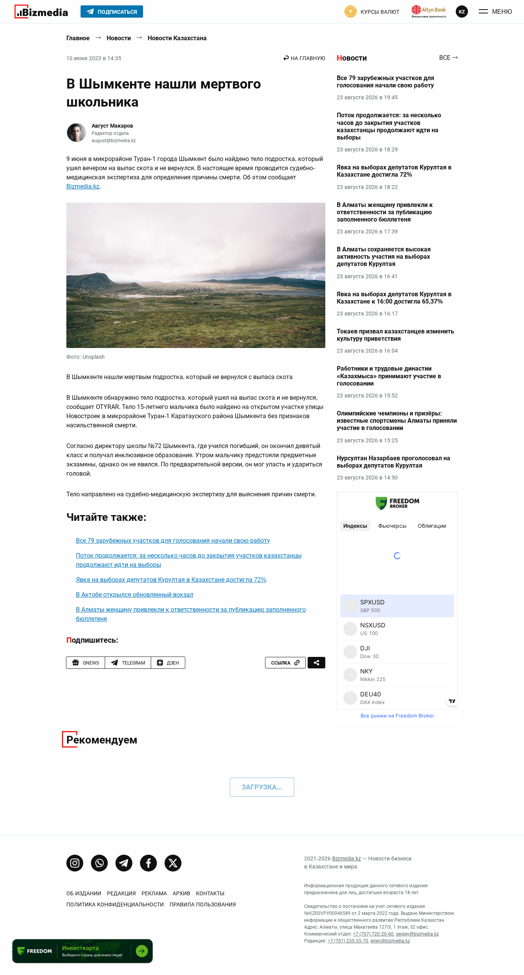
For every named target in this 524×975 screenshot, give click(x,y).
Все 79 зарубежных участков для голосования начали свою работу (173, 540)
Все (444, 58)
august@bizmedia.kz (114, 140)
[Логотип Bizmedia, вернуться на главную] (41, 11)
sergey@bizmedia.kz (417, 934)
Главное (78, 38)
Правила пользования (203, 904)
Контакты (210, 893)
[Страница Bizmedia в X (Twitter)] (173, 863)
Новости (119, 38)
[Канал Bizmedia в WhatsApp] (99, 863)
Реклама (154, 893)
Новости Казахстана (177, 38)
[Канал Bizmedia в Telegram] (123, 863)
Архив (181, 893)
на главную (308, 58)
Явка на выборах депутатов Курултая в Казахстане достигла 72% (171, 579)
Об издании (83, 893)
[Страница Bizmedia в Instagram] (74, 863)
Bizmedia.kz (82, 186)
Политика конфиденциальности (115, 904)
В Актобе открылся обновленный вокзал (134, 594)
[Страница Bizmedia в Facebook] (148, 863)
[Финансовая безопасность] (429, 11)
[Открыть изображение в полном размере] (195, 275)
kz (462, 12)
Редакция (121, 893)
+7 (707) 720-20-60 (373, 934)
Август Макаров (112, 126)
